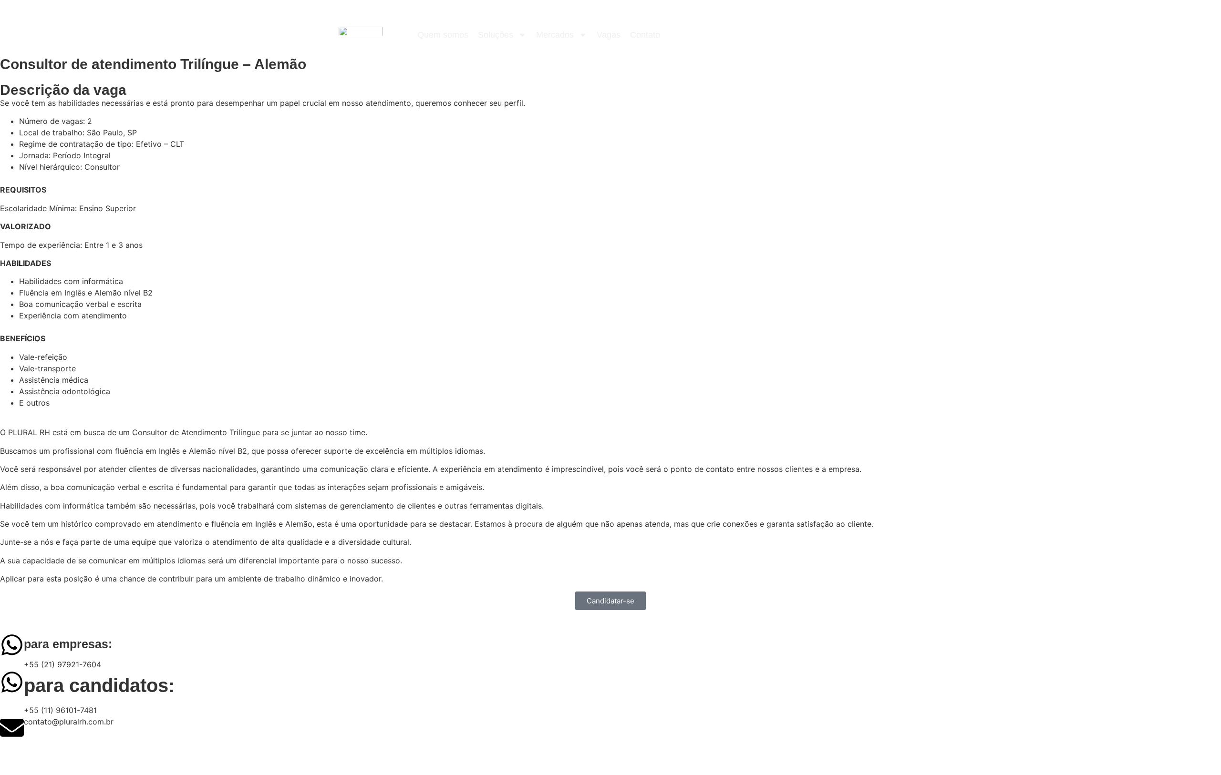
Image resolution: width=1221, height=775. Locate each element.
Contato (645, 35)
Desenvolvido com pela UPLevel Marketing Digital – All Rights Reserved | (138, 757)
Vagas (609, 35)
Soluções (495, 35)
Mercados (555, 35)
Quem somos (442, 35)
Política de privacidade (317, 757)
